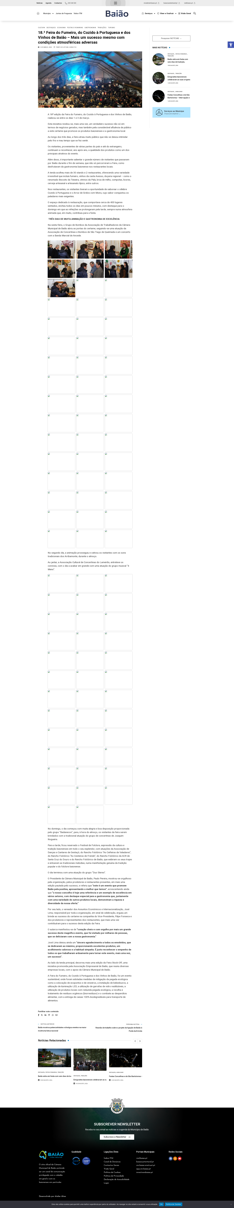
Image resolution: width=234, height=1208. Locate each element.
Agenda (48, 3)
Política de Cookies (173, 1204)
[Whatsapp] (53, 1015)
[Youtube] (180, 1158)
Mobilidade (120, 1072)
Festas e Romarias (51, 1072)
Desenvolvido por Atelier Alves (52, 1196)
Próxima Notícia (132, 1024)
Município (47, 13)
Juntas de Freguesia (64, 13)
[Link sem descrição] (61, 249)
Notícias (40, 3)
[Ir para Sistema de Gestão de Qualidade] (81, 1161)
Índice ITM (78, 13)
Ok (161, 1204)
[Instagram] (175, 1158)
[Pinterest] (49, 1015)
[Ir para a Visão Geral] (115, 3)
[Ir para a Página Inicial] (38, 13)
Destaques (41, 1072)
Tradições (61, 1072)
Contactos (58, 3)
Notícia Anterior (47, 1024)
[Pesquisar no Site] (195, 13)
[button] (231, 45)
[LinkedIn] (45, 1015)
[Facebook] (171, 1158)
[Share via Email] (56, 1015)
